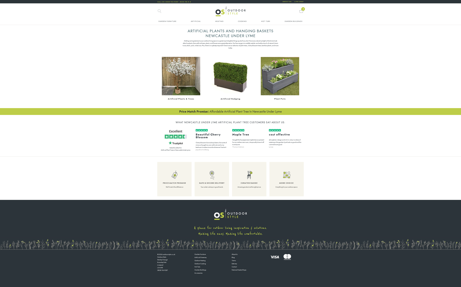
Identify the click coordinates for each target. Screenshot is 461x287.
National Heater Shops (239, 270)
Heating (219, 21)
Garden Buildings (294, 21)
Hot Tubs (265, 21)
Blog (233, 257)
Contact (234, 267)
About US (287, 2)
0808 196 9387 (162, 270)
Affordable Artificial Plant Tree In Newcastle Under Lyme (230, 111)
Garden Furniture (167, 21)
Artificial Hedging (230, 99)
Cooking (242, 21)
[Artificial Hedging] (230, 95)
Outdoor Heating (200, 260)
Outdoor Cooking (200, 264)
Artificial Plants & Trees (181, 99)
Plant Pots (280, 99)
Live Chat (299, 2)
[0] (301, 13)
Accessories (198, 273)
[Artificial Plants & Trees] (181, 95)
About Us (234, 254)
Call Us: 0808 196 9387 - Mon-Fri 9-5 (174, 2)
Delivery (234, 264)
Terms (234, 260)
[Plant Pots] (280, 95)
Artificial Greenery (200, 257)
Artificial (196, 21)
